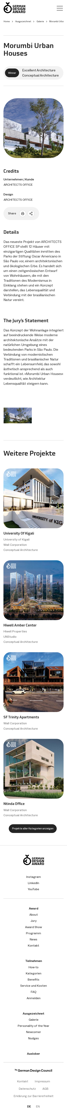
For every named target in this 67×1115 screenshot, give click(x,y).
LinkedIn (33, 883)
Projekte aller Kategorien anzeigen (32, 828)
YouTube (33, 889)
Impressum (42, 1081)
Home (7, 21)
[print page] (22, 213)
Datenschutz (27, 1089)
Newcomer (33, 1032)
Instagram (33, 876)
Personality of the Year (33, 1026)
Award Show (33, 927)
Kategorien (33, 973)
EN (38, 1106)
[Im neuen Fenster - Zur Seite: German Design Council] (33, 1071)
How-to (33, 967)
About (33, 914)
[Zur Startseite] (14, 7)
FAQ (33, 992)
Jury (34, 921)
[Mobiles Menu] (60, 9)
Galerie (33, 1020)
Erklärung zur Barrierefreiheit (33, 1096)
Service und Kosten (33, 986)
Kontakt (33, 945)
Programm (33, 933)
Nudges (33, 1038)
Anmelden (34, 998)
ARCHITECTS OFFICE (18, 185)
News (33, 939)
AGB (45, 1089)
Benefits (33, 979)
